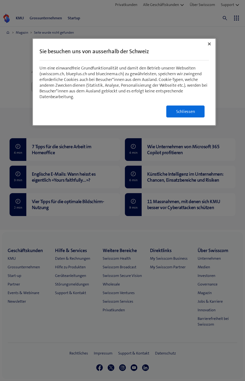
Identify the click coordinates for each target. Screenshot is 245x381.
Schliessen (185, 111)
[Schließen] (209, 44)
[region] (124, 82)
